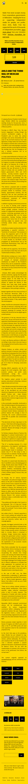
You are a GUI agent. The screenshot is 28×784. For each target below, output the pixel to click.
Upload (6, 677)
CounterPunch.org (6, 659)
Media (8, 780)
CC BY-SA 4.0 (19, 115)
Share (18, 668)
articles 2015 (12, 85)
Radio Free (5, 778)
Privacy (4, 780)
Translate (18, 677)
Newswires (11, 778)
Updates (7, 682)
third (22, 87)
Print (7, 668)
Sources (7, 83)
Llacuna (22, 778)
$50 (11, 50)
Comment (7, 673)
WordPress (13, 780)
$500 (24, 50)
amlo (5, 85)
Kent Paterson (20, 80)
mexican (6, 87)
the (20, 87)
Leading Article (19, 85)
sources (17, 87)
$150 (17, 50)
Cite (18, 673)
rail (13, 87)
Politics (10, 87)
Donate (15, 62)
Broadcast (17, 778)
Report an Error (21, 780)
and (7, 85)
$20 (4, 50)
